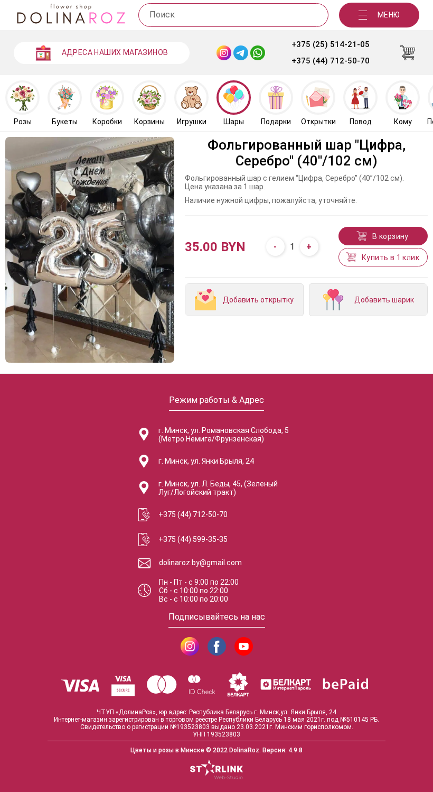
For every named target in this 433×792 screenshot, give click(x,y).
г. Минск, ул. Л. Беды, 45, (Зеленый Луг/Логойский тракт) (218, 488)
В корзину (390, 236)
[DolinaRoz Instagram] (189, 646)
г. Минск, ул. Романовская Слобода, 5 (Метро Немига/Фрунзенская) (223, 434)
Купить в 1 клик (390, 257)
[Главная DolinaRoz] (71, 15)
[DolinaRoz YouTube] (243, 646)
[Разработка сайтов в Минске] (216, 770)
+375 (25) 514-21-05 (330, 44)
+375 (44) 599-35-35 (193, 539)
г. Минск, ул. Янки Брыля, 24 (206, 461)
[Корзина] (407, 53)
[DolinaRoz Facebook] (216, 646)
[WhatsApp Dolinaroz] (257, 52)
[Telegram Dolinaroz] (240, 52)
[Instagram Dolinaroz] (223, 52)
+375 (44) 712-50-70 (330, 61)
